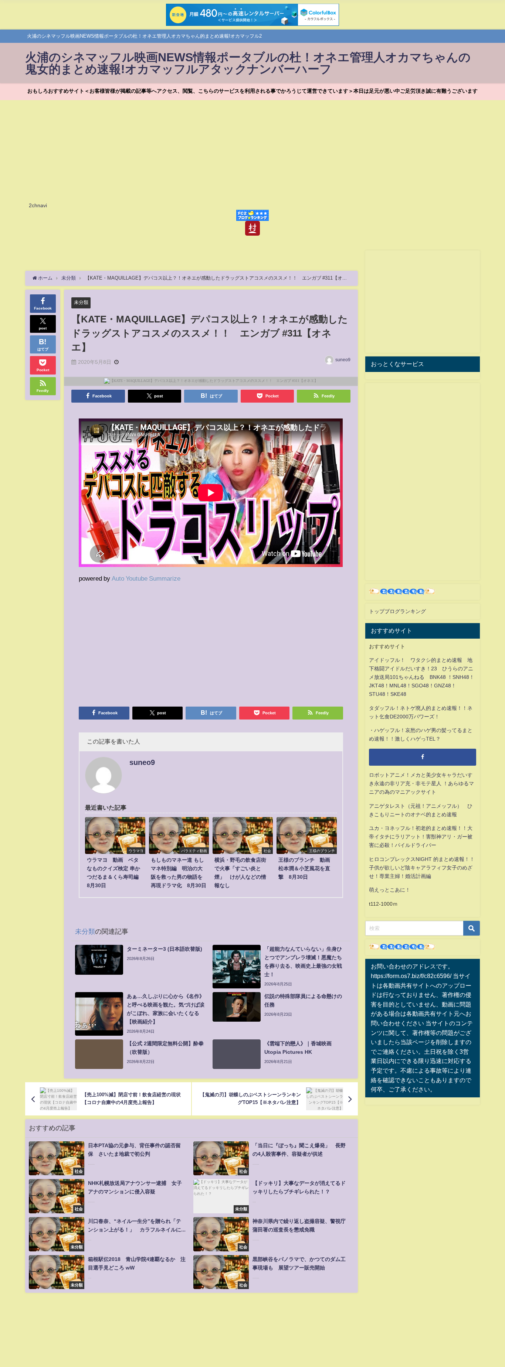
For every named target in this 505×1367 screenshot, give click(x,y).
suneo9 (342, 360)
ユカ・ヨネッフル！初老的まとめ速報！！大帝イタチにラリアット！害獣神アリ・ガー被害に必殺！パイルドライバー (420, 837)
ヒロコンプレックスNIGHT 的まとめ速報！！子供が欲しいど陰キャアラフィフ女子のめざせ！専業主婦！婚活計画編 (422, 868)
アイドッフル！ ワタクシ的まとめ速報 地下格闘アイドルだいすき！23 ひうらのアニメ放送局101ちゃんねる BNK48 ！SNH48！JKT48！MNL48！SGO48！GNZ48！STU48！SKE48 (421, 677)
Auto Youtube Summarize (146, 578)
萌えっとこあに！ (389, 889)
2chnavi (38, 205)
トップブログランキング (397, 611)
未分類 (81, 302)
